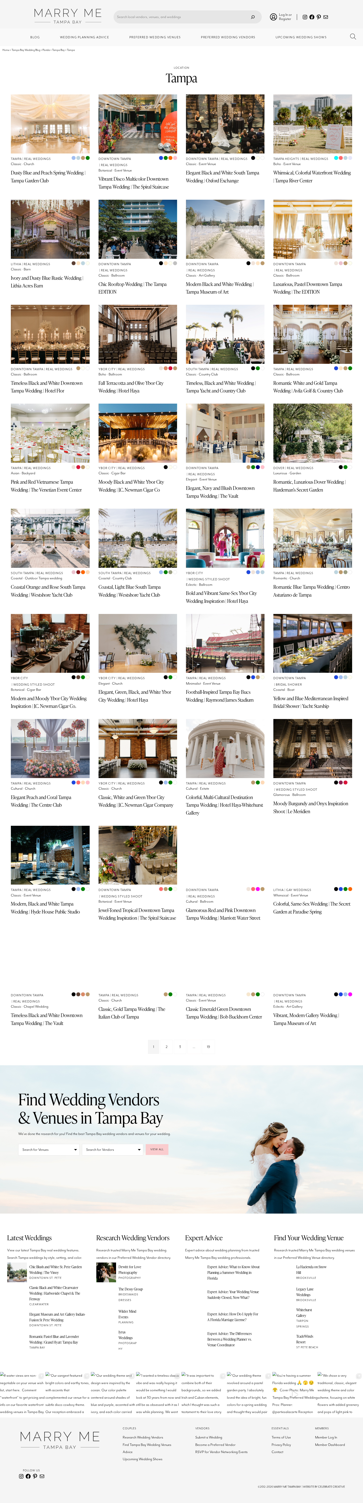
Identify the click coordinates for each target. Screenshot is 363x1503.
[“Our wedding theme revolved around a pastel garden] (249, 1394)
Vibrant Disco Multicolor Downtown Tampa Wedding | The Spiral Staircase (134, 182)
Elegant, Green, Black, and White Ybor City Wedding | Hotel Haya (135, 696)
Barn (27, 269)
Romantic (280, 578)
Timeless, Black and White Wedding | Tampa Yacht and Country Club (221, 387)
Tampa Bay (58, 50)
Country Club (208, 374)
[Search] (253, 16)
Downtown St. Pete (45, 1278)
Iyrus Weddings (126, 1334)
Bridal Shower (289, 685)
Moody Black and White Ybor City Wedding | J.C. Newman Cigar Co (131, 486)
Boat (290, 690)
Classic (16, 164)
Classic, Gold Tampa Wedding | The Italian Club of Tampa (132, 1013)
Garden (295, 473)
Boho (277, 164)
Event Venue (123, 170)
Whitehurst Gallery (304, 1312)
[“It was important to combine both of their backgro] (204, 1394)
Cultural (16, 788)
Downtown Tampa (115, 159)
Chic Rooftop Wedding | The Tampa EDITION (133, 288)
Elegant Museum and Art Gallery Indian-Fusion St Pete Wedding (57, 1317)
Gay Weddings (298, 890)
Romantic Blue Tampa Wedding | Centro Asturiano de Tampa (311, 591)
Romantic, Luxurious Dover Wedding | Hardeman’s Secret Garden (309, 486)
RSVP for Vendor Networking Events (221, 1452)
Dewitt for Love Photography (130, 1269)
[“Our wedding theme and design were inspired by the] (113, 1394)
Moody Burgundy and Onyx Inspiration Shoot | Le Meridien (310, 807)
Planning (126, 1322)
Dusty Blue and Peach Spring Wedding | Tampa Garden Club (48, 176)
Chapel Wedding (36, 1006)
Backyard (28, 473)
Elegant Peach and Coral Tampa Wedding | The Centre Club (41, 801)
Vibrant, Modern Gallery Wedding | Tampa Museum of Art (306, 1019)
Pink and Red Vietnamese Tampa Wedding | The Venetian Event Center (46, 486)
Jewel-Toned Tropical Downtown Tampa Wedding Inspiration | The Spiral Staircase (137, 914)
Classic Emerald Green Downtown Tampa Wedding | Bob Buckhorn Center (224, 1013)
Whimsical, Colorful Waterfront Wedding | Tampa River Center (312, 176)
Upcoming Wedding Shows (142, 1459)
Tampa (16, 159)
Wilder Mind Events (127, 1314)
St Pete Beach (307, 1347)
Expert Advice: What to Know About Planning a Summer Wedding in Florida (233, 1272)
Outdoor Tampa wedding (43, 578)
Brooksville (306, 1278)
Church (29, 164)
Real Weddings (37, 159)
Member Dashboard (330, 1445)
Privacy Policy (281, 1445)
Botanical (105, 170)
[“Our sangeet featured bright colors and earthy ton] (68, 1394)
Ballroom (118, 275)
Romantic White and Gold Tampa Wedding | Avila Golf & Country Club (308, 387)
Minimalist (193, 683)
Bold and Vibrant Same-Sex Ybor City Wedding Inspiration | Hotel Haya (221, 597)
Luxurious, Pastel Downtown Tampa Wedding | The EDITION (307, 288)
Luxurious (280, 473)
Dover (278, 468)
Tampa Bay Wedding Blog (26, 50)
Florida (46, 50)
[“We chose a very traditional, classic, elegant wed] (340, 1394)
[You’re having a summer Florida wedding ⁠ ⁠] (295, 1394)
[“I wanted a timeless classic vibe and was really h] (159, 1394)
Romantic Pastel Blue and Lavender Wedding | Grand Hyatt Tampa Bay (54, 1339)
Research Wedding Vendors (143, 1437)
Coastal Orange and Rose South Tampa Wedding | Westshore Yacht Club (48, 591)
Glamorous (281, 795)
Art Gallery (207, 275)
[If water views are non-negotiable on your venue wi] (22, 1394)
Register (285, 19)
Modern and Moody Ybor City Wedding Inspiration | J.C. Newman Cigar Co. (49, 702)
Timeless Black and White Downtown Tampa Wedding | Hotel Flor (46, 387)
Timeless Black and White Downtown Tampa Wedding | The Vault (46, 1019)
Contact (277, 1452)
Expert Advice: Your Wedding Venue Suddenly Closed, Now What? (233, 1294)
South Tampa (197, 369)
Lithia (16, 264)
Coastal (16, 578)
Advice (128, 1452)
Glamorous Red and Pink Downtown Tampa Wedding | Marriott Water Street (223, 914)
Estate (204, 788)
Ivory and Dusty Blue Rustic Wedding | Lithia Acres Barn (47, 282)
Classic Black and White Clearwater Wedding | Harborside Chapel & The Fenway (54, 1293)
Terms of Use (281, 1437)
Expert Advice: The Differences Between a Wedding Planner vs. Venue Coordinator (229, 1339)
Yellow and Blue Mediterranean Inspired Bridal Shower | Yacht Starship (310, 702)
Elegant (191, 479)
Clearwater (39, 1304)
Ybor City (107, 369)
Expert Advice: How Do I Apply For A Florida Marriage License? (232, 1316)
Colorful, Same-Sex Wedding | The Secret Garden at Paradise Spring (311, 907)
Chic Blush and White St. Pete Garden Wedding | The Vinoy (55, 1269)
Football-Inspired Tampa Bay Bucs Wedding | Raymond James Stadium (220, 696)
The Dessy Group (131, 1288)
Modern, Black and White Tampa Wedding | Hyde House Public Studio (45, 907)
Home (5, 50)
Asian (15, 473)
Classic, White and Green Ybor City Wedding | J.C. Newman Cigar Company (136, 801)
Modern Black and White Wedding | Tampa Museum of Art (220, 288)
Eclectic (191, 585)
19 (208, 1047)
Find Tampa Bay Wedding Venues (147, 1445)
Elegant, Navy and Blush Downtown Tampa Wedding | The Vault (220, 492)
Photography (130, 1278)
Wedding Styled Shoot (209, 579)
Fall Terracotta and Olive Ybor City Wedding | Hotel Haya (131, 387)
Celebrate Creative (331, 1486)
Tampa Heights (286, 159)
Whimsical (280, 895)
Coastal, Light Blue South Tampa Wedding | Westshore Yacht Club (130, 591)
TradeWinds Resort (304, 1339)
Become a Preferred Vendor (215, 1445)
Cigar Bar (118, 473)
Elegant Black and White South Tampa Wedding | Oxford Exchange (222, 176)
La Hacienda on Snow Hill (311, 1269)
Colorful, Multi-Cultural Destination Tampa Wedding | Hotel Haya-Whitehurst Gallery (224, 805)
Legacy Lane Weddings (305, 1291)
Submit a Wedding (208, 1437)
